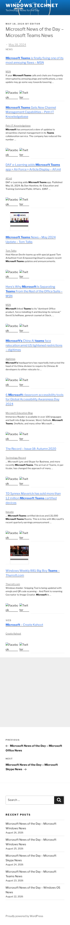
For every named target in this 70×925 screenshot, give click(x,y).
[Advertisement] (35, 692)
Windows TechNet (32, 5)
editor (35, 23)
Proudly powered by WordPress (24, 916)
